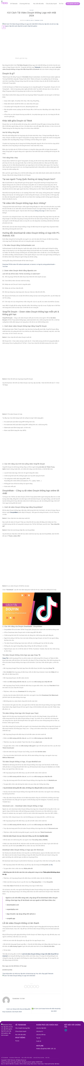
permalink (43, 992)
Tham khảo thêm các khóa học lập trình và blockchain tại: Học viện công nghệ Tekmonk (27, 973)
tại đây (51, 864)
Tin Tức (61, 3)
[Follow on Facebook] (65, 1030)
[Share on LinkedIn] (37, 986)
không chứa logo (40, 210)
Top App (31, 10)
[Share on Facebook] (25, 986)
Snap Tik (5, 658)
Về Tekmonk (13, 3)
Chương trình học (25, 3)
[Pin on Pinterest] (34, 986)
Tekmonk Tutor (39, 20)
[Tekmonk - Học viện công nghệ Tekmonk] (4, 3)
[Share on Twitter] (28, 986)
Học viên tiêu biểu (38, 3)
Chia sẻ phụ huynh (51, 3)
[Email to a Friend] (31, 986)
